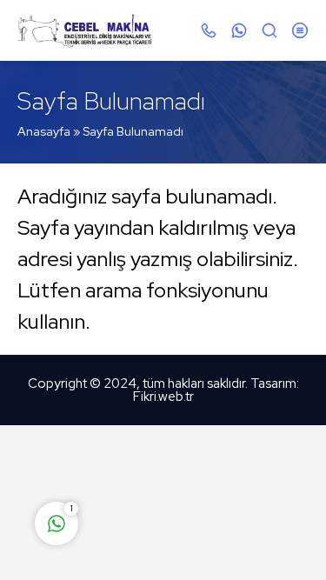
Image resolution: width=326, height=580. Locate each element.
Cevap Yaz (165, 455)
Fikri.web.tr (163, 396)
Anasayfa (43, 131)
